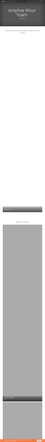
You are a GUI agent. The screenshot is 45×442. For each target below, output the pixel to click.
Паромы (37, 1)
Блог (17, 1)
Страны (11, 1)
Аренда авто (33, 1)
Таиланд (22, 18)
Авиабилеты (29, 1)
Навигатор (8, 1)
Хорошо (39, 440)
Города (14, 1)
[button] (40, 1)
